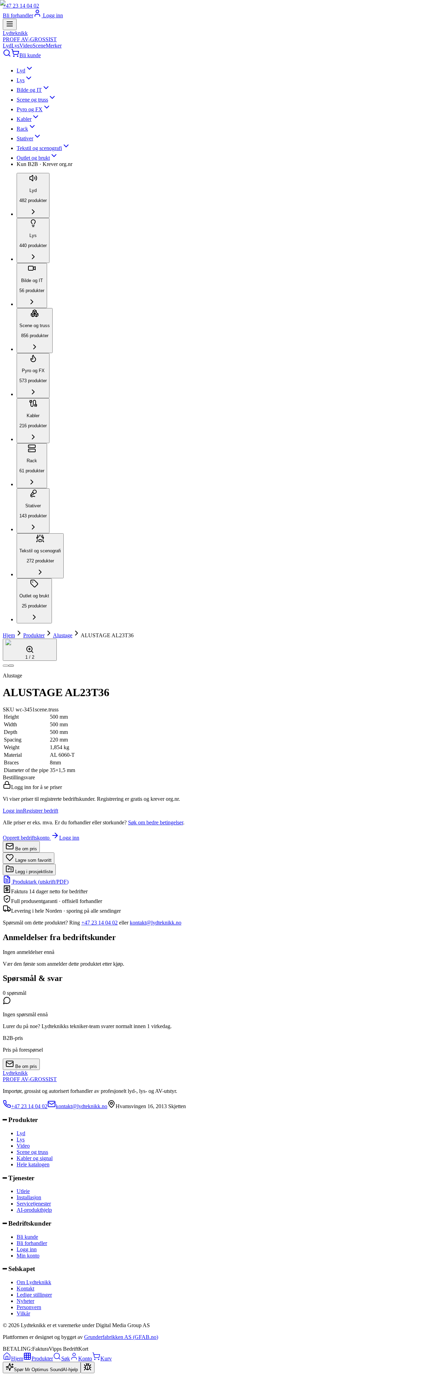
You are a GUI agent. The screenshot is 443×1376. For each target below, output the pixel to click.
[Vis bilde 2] (11, 666)
